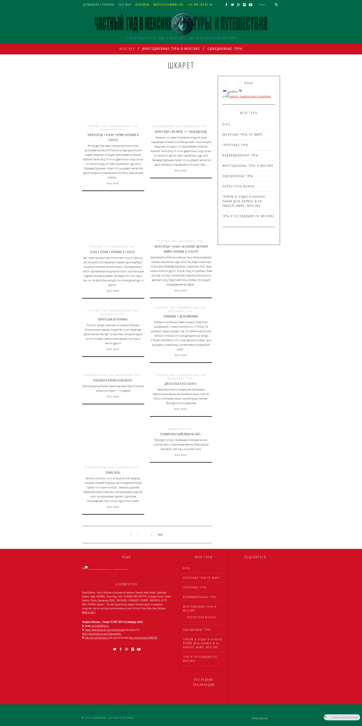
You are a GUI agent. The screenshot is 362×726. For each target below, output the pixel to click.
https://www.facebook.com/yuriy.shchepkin (105, 630)
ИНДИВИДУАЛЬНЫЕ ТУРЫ (123, 126)
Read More (113, 183)
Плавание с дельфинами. (181, 316)
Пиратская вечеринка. (113, 319)
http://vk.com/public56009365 (143, 637)
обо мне (124, 4)
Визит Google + (89, 612)
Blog (226, 124)
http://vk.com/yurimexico (96, 637)
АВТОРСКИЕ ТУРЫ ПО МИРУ (242, 135)
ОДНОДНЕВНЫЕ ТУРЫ (112, 129)
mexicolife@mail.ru (100, 626)
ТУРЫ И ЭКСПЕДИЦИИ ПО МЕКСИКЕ (248, 216)
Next (160, 535)
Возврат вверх (259, 718)
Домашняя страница (98, 4)
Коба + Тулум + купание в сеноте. (113, 252)
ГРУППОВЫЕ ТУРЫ (97, 126)
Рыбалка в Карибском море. (113, 380)
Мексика (127, 48)
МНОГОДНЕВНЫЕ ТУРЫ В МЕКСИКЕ (248, 166)
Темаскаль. (113, 472)
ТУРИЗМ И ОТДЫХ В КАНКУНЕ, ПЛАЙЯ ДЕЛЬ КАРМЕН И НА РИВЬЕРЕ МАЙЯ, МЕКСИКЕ (244, 201)
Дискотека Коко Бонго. (181, 383)
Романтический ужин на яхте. (181, 434)
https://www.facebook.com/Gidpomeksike (101, 633)
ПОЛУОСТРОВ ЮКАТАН (238, 186)
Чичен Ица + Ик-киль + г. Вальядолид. (181, 131)
